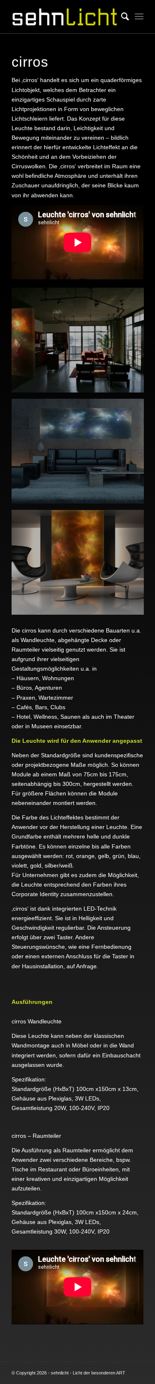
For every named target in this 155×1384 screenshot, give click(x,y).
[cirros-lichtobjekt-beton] (81, 454)
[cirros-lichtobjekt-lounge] (81, 565)
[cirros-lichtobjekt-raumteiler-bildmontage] (81, 343)
